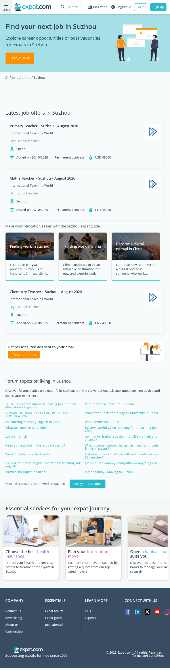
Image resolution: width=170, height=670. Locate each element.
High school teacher (24, 141)
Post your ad (20, 58)
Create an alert (23, 354)
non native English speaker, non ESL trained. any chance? (121, 438)
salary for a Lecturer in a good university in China (121, 413)
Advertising (13, 618)
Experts (90, 618)
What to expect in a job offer (26, 427)
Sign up (158, 7)
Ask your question (87, 484)
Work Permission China (102, 421)
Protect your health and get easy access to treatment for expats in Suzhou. (30, 567)
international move (90, 554)
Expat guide (54, 618)
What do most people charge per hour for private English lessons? (121, 447)
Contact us (13, 611)
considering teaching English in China (33, 421)
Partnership (14, 631)
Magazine (100, 7)
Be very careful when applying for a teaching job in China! (122, 429)
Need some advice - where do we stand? (35, 445)
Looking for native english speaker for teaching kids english (43, 465)
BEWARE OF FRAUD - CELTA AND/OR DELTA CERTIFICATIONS (37, 414)
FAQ (88, 611)
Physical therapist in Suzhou (26, 472)
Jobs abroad (54, 625)
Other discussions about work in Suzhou (35, 483)
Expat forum (54, 611)
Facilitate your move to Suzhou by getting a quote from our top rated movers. (93, 567)
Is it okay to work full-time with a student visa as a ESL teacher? (122, 456)
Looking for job (16, 436)
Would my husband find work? (27, 454)
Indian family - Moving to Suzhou (109, 472)
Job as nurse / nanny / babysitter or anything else (121, 463)
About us (12, 625)
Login (141, 7)
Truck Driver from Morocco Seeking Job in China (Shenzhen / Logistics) (40, 406)
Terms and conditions (148, 655)
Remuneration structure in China (109, 404)
